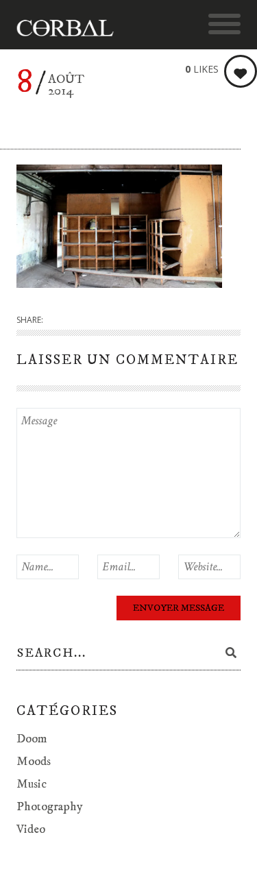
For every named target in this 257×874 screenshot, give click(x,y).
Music (31, 784)
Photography (49, 806)
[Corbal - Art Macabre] (71, 28)
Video (30, 829)
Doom (31, 738)
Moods (33, 761)
